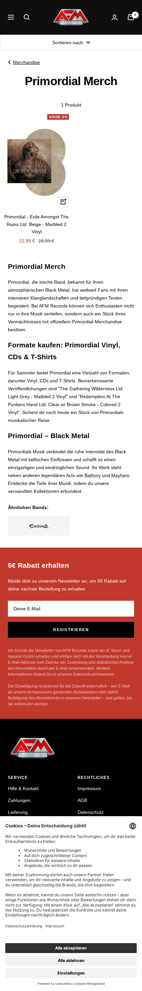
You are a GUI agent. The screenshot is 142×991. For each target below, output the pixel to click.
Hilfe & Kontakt (23, 788)
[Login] (115, 17)
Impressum (89, 788)
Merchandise (26, 62)
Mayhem (120, 475)
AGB (82, 800)
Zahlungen (19, 800)
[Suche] (27, 17)
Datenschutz (91, 812)
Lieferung (18, 812)
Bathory (93, 475)
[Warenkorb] (130, 17)
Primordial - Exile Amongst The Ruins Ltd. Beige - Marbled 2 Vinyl (36, 224)
